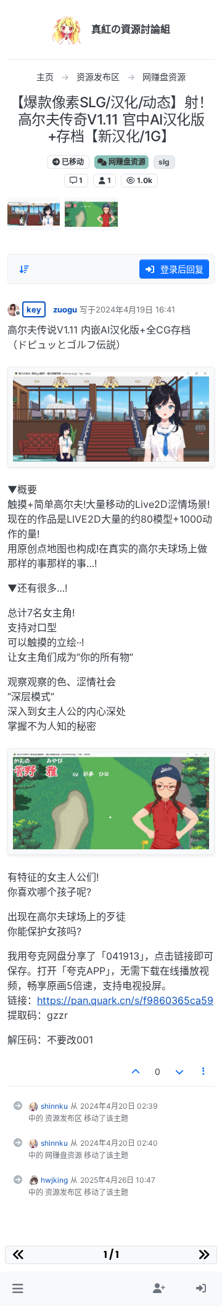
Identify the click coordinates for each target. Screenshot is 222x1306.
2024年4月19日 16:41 (135, 309)
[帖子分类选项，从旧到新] (24, 269)
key (34, 309)
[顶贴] (136, 1071)
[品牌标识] (66, 29)
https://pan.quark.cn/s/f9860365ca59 (125, 1000)
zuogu (65, 309)
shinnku (54, 1106)
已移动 (72, 161)
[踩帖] (179, 1071)
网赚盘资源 (126, 161)
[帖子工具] (204, 1071)
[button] (17, 1288)
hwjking (54, 1180)
